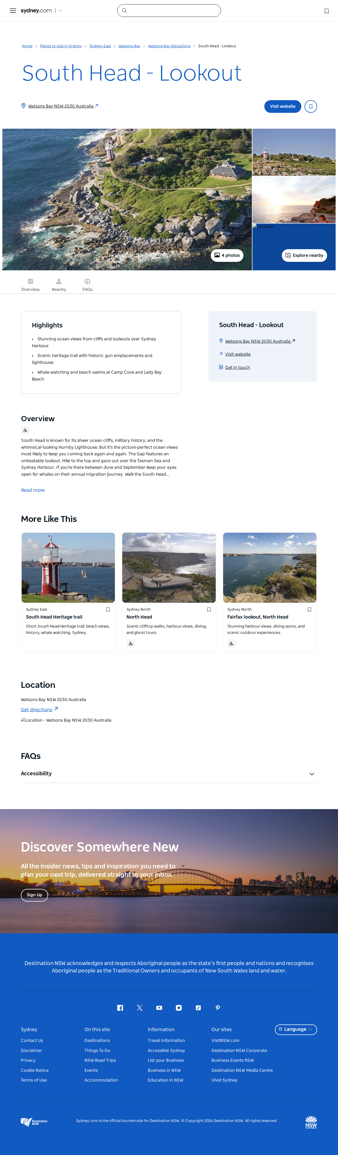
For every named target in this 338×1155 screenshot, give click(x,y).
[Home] (36, 10)
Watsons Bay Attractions (169, 46)
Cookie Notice (35, 1070)
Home (27, 46)
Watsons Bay (129, 46)
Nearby (59, 289)
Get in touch (237, 367)
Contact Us (32, 1040)
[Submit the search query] (124, 10)
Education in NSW (165, 1080)
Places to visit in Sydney (61, 46)
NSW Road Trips (100, 1060)
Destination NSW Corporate (239, 1051)
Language (295, 1029)
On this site (97, 1029)
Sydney (29, 1029)
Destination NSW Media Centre (242, 1070)
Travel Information (166, 1040)
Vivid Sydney (224, 1080)
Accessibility (36, 773)
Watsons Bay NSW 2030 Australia (61, 106)
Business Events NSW (233, 1060)
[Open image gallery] (127, 269)
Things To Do (97, 1051)
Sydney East (100, 46)
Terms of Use (34, 1080)
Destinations (97, 1040)
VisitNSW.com (226, 1040)
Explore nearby (308, 255)
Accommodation (101, 1080)
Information (161, 1029)
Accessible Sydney (166, 1051)
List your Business (166, 1060)
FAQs (87, 289)
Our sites (222, 1029)
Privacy (28, 1060)
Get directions (36, 710)
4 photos (231, 255)
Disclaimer (31, 1051)
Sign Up (34, 895)
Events (91, 1070)
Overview (30, 289)
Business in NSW (164, 1070)
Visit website (282, 106)
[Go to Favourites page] (326, 10)
